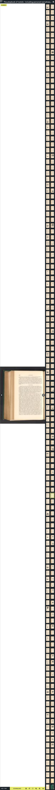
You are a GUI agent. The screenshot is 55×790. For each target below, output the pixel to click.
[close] (53, 1)
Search (4, 5)
